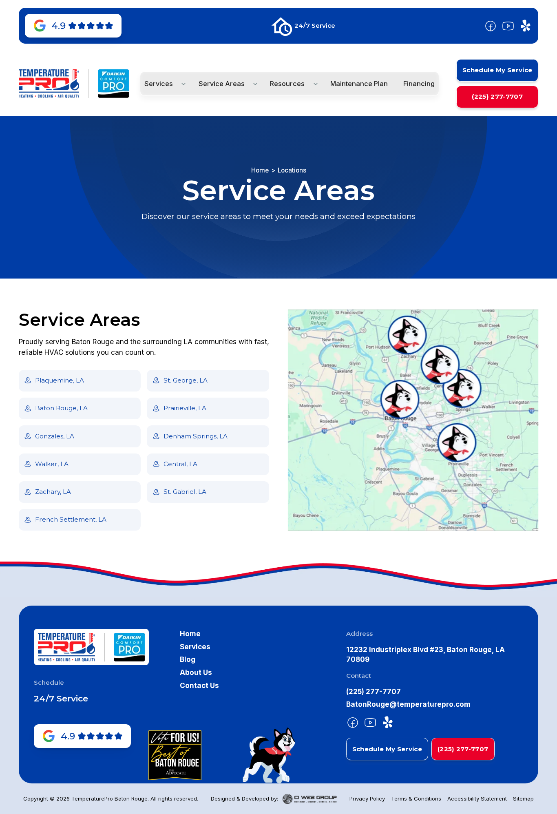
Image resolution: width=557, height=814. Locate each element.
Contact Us (199, 685)
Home (260, 170)
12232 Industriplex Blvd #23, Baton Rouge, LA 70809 (425, 654)
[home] (49, 83)
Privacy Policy (367, 798)
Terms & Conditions (416, 798)
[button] (163, 84)
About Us (196, 672)
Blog (187, 659)
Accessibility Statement (477, 798)
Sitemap (523, 798)
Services (195, 646)
